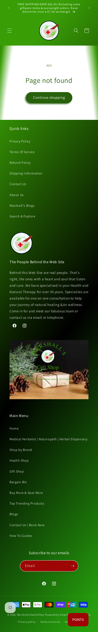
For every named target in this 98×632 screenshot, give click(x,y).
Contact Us (18, 184)
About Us (17, 195)
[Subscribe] (73, 565)
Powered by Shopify (57, 614)
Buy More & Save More (26, 493)
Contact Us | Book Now (27, 525)
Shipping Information (26, 173)
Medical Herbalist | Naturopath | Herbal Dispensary (49, 439)
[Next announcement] (89, 8)
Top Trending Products (27, 503)
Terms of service (50, 621)
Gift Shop (17, 471)
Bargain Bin (18, 482)
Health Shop (19, 460)
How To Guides (21, 536)
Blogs (14, 514)
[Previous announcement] (9, 8)
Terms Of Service (22, 152)
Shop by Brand (21, 450)
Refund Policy (20, 162)
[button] (9, 30)
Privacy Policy (20, 141)
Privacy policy (27, 621)
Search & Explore (22, 216)
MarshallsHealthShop (30, 614)
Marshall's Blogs (22, 205)
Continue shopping (49, 97)
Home (14, 428)
